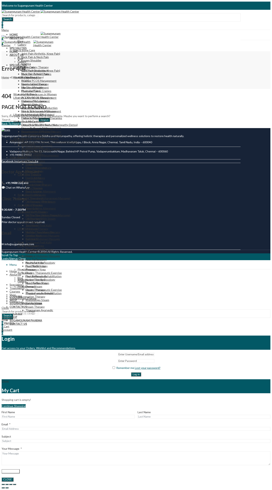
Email (5, 424)
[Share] (10, 484)
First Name (8, 412)
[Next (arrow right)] (7, 487)
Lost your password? (147, 367)
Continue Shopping (14, 406)
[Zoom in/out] (3, 484)
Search (7, 19)
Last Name (144, 412)
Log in (136, 374)
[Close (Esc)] (14, 484)
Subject (6, 436)
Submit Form (10, 471)
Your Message (10, 448)
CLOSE (7, 479)
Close (5, 307)
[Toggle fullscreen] (7, 484)
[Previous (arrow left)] (3, 487)
